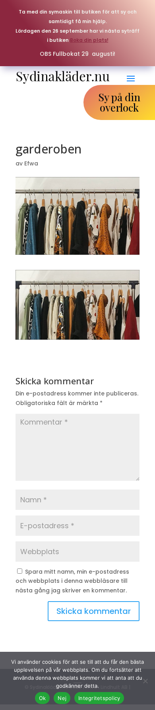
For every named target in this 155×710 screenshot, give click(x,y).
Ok (42, 698)
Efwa (31, 163)
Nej (62, 698)
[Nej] (145, 681)
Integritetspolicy (99, 698)
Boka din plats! (89, 40)
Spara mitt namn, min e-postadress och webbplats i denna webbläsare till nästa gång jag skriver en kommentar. (72, 581)
